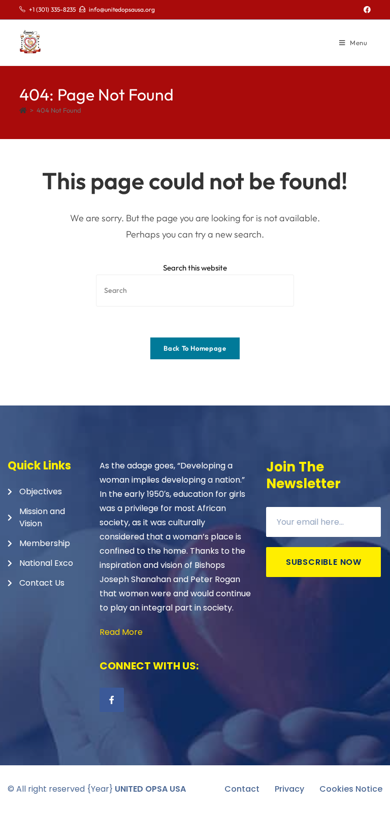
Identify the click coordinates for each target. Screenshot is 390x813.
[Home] (23, 110)
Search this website (195, 268)
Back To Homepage (195, 348)
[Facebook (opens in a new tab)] (366, 10)
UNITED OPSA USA (150, 789)
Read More (121, 632)
